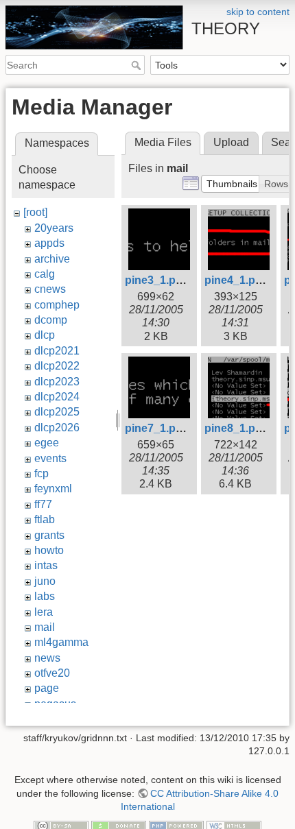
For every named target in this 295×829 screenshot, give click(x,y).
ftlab (44, 519)
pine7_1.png (157, 428)
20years (53, 228)
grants (49, 535)
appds (49, 243)
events (50, 458)
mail (44, 627)
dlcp (44, 335)
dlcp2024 (57, 397)
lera (43, 612)
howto (49, 550)
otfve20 (52, 673)
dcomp (50, 320)
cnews (50, 289)
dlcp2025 (57, 412)
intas (46, 565)
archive (52, 259)
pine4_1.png (236, 280)
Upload (231, 142)
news (47, 658)
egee (46, 442)
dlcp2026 (57, 427)
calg (44, 274)
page (46, 688)
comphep (57, 305)
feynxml (53, 488)
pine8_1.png (236, 428)
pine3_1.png (157, 280)
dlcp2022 (57, 366)
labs (44, 596)
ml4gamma (61, 642)
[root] (35, 212)
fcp (41, 473)
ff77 (43, 504)
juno (45, 581)
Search (137, 65)
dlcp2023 (57, 381)
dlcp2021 (57, 351)
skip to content (258, 11)
